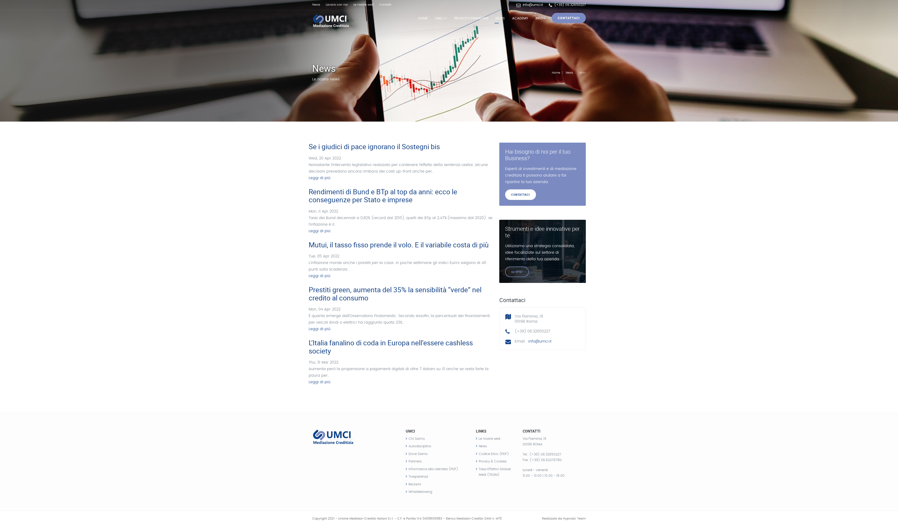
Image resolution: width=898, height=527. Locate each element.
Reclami (415, 484)
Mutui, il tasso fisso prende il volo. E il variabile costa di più (399, 244)
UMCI (439, 18)
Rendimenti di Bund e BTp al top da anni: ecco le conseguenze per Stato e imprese (383, 196)
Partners (415, 461)
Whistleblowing (420, 492)
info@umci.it (533, 5)
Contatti (385, 4)
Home (423, 18)
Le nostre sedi (363, 4)
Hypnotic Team (574, 518)
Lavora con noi (337, 4)
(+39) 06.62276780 (546, 460)
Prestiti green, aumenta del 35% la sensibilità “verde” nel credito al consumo (395, 294)
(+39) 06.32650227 (545, 454)
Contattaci (569, 18)
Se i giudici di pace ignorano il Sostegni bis (374, 146)
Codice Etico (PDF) (494, 454)
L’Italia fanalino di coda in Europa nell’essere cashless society (391, 347)
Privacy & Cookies (493, 461)
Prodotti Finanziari (471, 18)
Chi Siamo (417, 438)
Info (539, 18)
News (316, 4)
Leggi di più (319, 178)
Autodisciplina (420, 446)
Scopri (517, 272)
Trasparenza (418, 476)
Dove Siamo (418, 454)
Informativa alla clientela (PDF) (433, 469)
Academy (520, 18)
